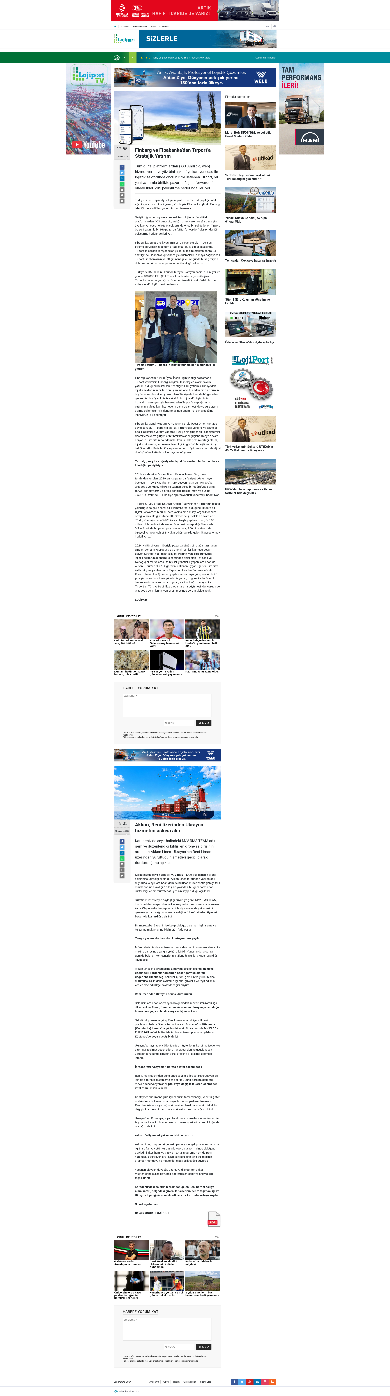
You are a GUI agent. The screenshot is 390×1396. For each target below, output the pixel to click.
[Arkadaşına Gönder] (122, 189)
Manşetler (125, 26)
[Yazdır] (122, 195)
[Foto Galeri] (274, 26)
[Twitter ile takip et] (242, 1382)
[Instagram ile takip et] (265, 1382)
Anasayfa (154, 1382)
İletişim (176, 1382)
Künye (166, 1382)
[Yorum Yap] (122, 201)
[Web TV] (267, 26)
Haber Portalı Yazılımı (129, 1391)
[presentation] (124, 58)
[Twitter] (122, 172)
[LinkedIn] (122, 178)
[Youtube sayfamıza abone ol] (250, 1382)
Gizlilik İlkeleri (189, 1382)
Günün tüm (265, 57)
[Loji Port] (124, 38)
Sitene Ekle (164, 26)
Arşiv (153, 26)
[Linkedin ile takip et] (257, 1382)
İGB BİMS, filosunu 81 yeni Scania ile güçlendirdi (178, 57)
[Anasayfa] (115, 26)
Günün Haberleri (140, 26)
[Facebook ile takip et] (234, 1382)
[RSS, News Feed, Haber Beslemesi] (272, 1382)
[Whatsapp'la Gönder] (122, 184)
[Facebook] (122, 167)
